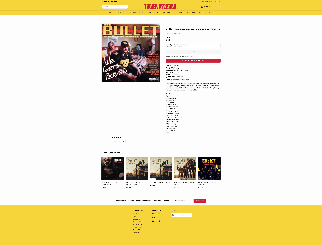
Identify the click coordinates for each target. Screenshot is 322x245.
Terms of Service (138, 230)
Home (106, 17)
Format (119, 12)
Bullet (168, 34)
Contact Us (136, 219)
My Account (137, 232)
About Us (136, 214)
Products (112, 17)
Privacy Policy (137, 227)
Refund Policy (137, 224)
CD (115, 141)
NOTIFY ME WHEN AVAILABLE (193, 61)
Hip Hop (121, 141)
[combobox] (114, 7)
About (201, 12)
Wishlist (212, 12)
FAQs (134, 216)
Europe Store (112, 1)
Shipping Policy (138, 222)
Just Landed (154, 12)
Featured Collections (135, 12)
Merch (180, 12)
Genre (109, 12)
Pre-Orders (168, 12)
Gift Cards (191, 12)
